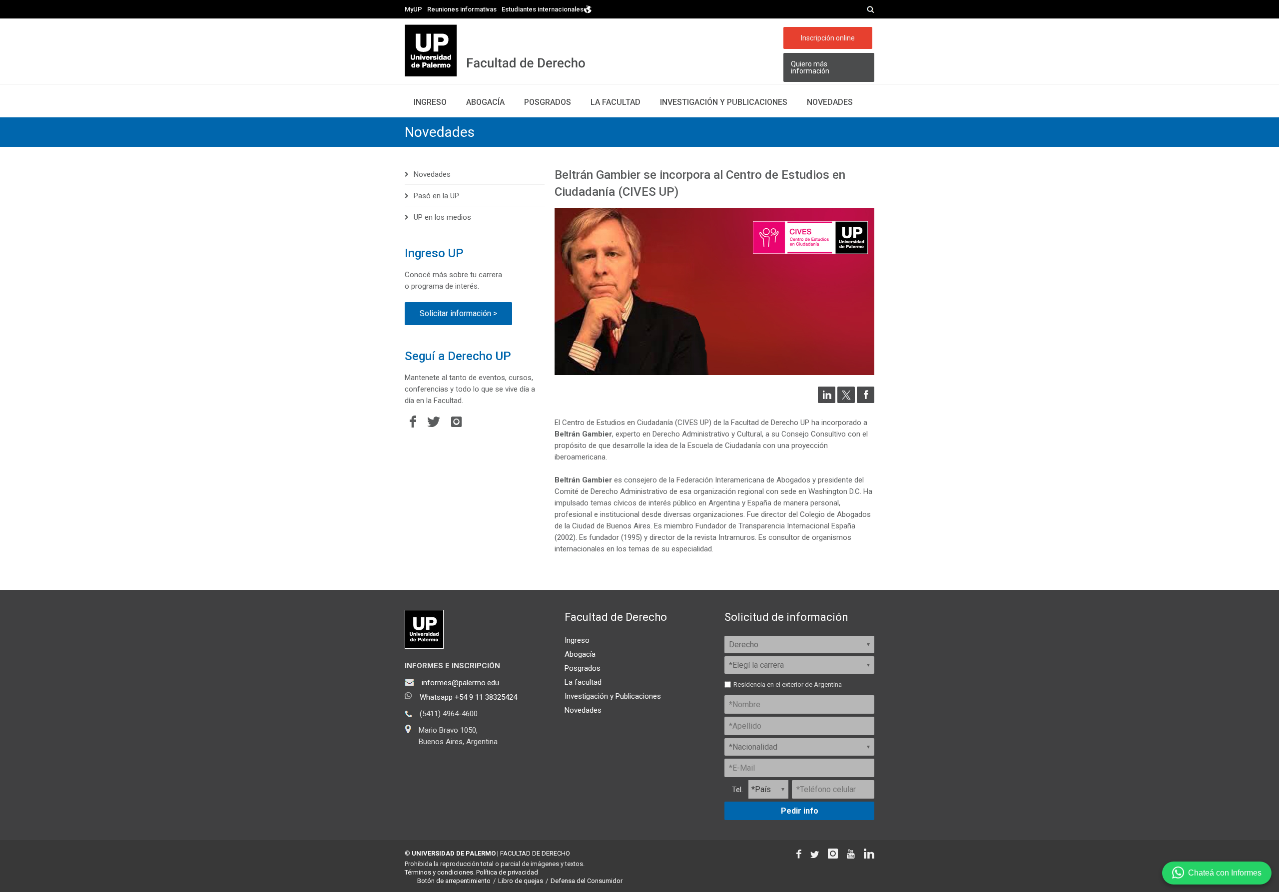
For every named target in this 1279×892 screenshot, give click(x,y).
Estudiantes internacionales (543, 8)
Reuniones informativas (462, 9)
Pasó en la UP (436, 195)
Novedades (830, 102)
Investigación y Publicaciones (613, 696)
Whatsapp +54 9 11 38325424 (468, 697)
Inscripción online (828, 38)
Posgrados (547, 102)
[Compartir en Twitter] (846, 400)
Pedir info (799, 811)
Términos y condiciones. (440, 872)
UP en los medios (442, 217)
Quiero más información (810, 67)
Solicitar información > (458, 313)
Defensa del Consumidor (587, 881)
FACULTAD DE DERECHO (535, 853)
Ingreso (430, 102)
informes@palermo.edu (460, 682)
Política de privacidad (507, 872)
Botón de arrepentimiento (454, 881)
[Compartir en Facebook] (865, 400)
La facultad (615, 102)
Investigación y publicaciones (723, 102)
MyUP (413, 9)
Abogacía (485, 102)
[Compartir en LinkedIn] (826, 400)
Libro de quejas (520, 881)
